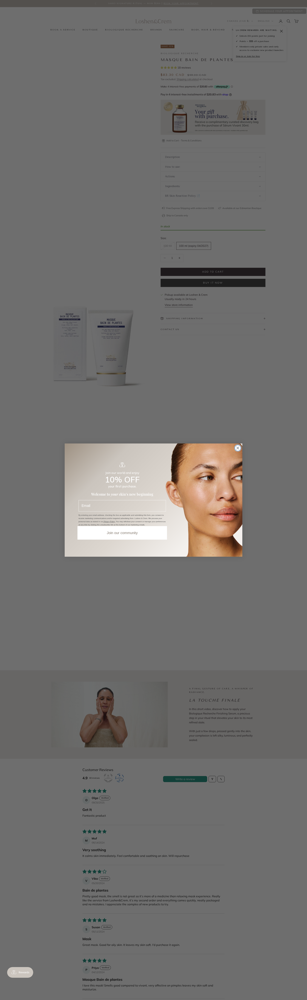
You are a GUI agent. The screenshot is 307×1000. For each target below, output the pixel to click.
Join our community (122, 533)
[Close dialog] (238, 448)
